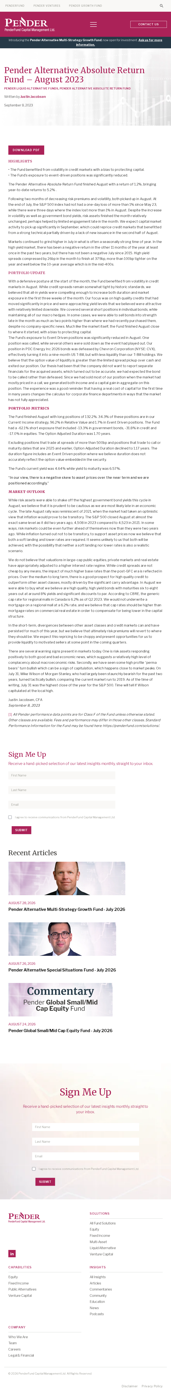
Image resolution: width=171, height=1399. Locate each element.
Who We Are (18, 1337)
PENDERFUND (15, 5)
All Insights (98, 1277)
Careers (14, 1349)
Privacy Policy (152, 1386)
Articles (95, 1283)
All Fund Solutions (103, 1223)
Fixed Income (100, 1236)
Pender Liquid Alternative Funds (31, 88)
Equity (94, 1229)
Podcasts (97, 1314)
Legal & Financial (21, 1355)
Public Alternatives (22, 1289)
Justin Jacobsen (33, 97)
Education (97, 1302)
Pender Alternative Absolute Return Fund (95, 88)
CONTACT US (148, 24)
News (94, 1308)
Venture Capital (101, 1254)
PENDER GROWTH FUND (85, 5)
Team (12, 1343)
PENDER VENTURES (47, 5)
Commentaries (101, 1289)
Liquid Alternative (103, 1248)
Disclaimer (130, 1386)
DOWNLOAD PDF (26, 150)
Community (98, 1296)
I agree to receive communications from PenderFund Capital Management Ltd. (65, 817)
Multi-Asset (98, 1242)
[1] (10, 714)
